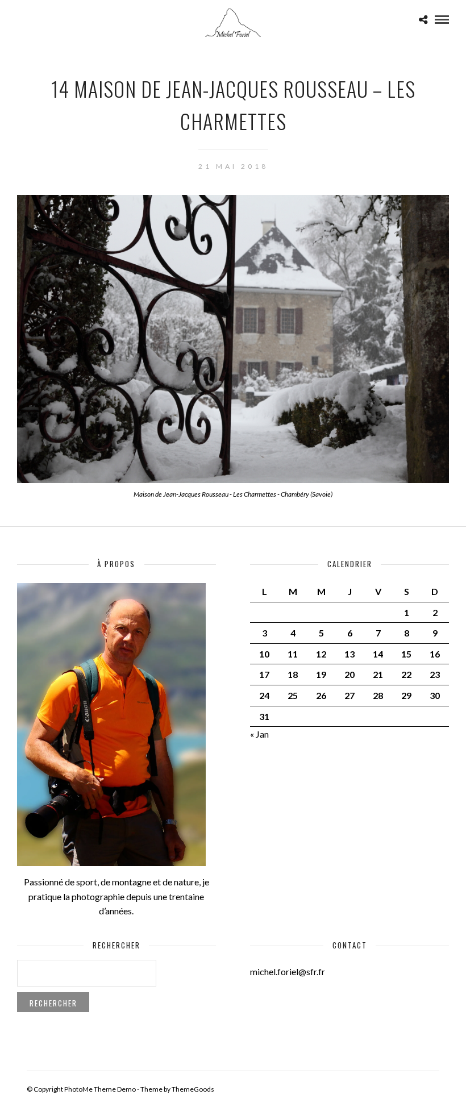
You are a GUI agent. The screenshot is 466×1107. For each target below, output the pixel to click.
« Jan (259, 734)
